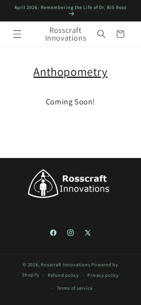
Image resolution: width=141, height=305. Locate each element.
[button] (17, 34)
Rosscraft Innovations (65, 264)
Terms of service (74, 288)
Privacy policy (103, 275)
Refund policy (63, 275)
